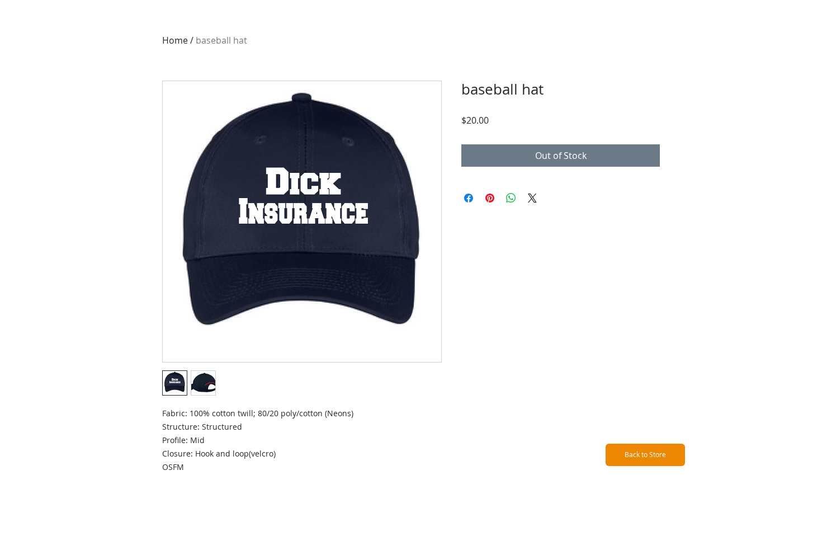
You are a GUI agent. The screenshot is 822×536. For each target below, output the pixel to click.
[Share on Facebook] (468, 198)
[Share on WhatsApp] (511, 198)
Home (175, 40)
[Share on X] (532, 198)
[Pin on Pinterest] (490, 198)
